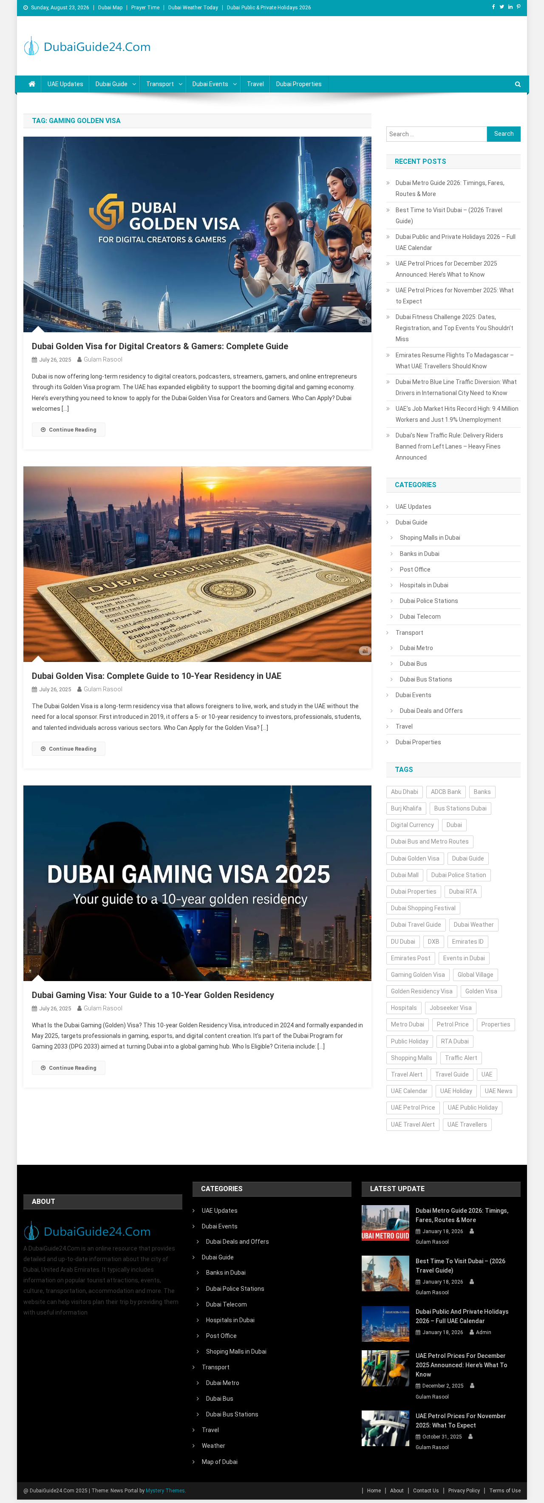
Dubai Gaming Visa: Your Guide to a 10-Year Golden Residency (153, 995)
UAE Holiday (456, 1091)
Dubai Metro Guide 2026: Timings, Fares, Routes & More (450, 188)
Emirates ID (468, 941)
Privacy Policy (464, 1491)
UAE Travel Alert (413, 1124)
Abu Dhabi (404, 791)
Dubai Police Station (458, 875)
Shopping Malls (411, 1057)
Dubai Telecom (420, 616)
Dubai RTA (463, 891)
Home (374, 1491)
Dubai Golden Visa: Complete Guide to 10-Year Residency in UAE (156, 676)
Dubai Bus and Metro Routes (430, 841)
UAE (487, 1074)
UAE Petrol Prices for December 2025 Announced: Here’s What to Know (446, 269)
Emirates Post (411, 958)
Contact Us (426, 1491)
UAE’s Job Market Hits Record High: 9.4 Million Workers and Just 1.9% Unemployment (457, 414)
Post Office (415, 569)
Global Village (475, 974)
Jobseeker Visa (451, 1007)
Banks (482, 791)
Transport (160, 84)
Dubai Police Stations (429, 600)
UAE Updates (65, 84)
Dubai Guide (112, 84)
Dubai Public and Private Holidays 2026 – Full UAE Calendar (456, 242)
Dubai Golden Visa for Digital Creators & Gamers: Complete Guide (160, 346)
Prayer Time (145, 8)
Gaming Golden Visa (418, 974)
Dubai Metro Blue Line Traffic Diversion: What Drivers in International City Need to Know (456, 387)
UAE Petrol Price (413, 1107)
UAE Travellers (467, 1124)
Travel (255, 84)
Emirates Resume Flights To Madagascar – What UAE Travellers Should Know (455, 361)
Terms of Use (505, 1491)
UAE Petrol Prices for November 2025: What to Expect (455, 296)
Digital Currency (412, 825)
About (397, 1491)
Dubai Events (210, 84)
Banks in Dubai (419, 553)
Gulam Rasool (103, 359)
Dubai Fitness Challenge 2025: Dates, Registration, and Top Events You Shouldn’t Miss (454, 328)
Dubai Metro (416, 648)
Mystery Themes (165, 1491)
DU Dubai (403, 941)
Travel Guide (452, 1074)
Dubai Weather (474, 924)
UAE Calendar (409, 1091)
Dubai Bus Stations (426, 679)
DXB (433, 941)
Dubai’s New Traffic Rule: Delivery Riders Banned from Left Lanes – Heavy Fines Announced (449, 446)
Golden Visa (481, 991)
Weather (213, 1445)
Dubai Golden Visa (415, 858)
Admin (483, 1332)
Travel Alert (406, 1074)
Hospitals (404, 1007)
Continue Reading (72, 429)
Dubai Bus (413, 663)
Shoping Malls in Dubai (430, 537)
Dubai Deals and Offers (431, 710)
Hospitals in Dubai (424, 585)
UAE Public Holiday (473, 1107)
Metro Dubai (407, 1024)
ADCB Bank (446, 791)
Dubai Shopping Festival (423, 908)
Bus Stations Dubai (460, 808)
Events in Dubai (464, 958)
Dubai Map (110, 8)
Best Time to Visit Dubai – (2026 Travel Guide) (449, 215)
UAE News (499, 1091)
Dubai (454, 825)
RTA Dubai (455, 1041)
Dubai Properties (299, 84)
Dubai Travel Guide (416, 924)
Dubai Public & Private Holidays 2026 (269, 8)
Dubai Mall (405, 875)
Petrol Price (453, 1024)
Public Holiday (409, 1041)
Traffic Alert (461, 1057)
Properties (496, 1024)
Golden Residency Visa (422, 991)
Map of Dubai (220, 1461)
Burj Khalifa (406, 808)
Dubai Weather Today (193, 8)
